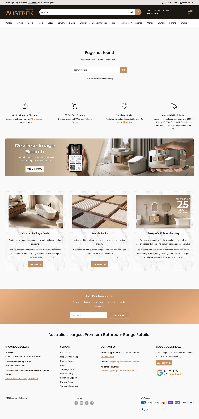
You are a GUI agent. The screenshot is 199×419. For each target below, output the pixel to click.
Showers (84, 23)
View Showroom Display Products (21, 378)
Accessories (136, 23)
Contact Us (65, 352)
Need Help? (187, 3)
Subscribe (119, 315)
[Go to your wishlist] (181, 12)
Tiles (113, 23)
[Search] (138, 12)
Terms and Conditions (69, 386)
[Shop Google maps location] (169, 370)
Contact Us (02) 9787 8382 (158, 10)
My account (152, 13)
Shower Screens (99, 23)
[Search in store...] (123, 70)
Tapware (61, 23)
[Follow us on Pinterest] (87, 403)
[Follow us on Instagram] (81, 403)
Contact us (37, 119)
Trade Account (171, 3)
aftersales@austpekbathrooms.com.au (119, 370)
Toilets (40, 23)
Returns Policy (66, 373)
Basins (72, 23)
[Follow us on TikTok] (92, 403)
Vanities (8, 23)
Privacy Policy (66, 382)
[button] (190, 12)
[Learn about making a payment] (167, 407)
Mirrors (20, 23)
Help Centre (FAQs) (69, 357)
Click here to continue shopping (99, 78)
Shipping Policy (67, 369)
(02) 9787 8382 (107, 356)
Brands (184, 23)
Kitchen (150, 23)
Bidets (30, 23)
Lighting (172, 23)
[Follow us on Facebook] (76, 403)
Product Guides (67, 361)
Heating (123, 23)
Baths (50, 23)
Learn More (164, 363)
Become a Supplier (68, 378)
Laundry (161, 23)
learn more (99, 264)
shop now (35, 264)
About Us (127, 122)
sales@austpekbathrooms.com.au (123, 361)
